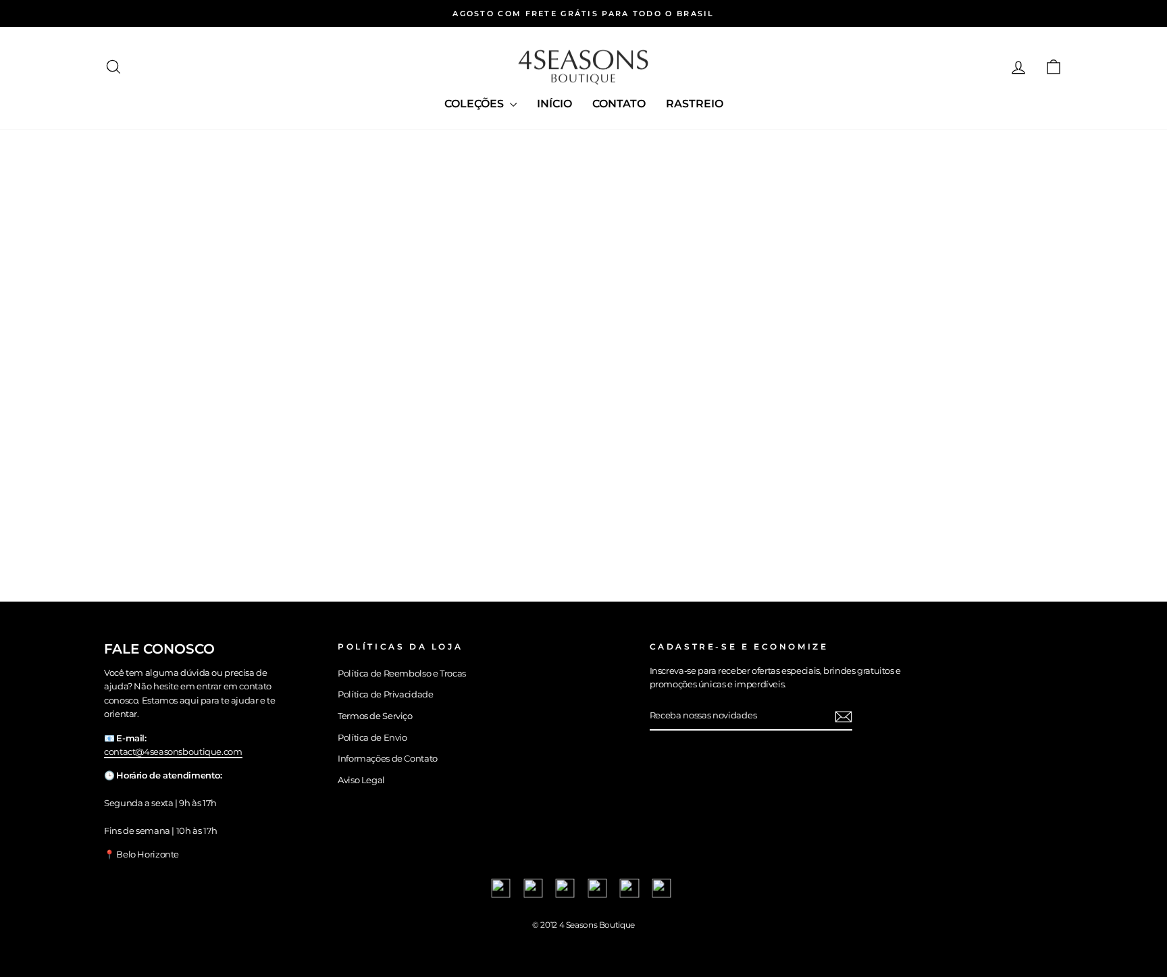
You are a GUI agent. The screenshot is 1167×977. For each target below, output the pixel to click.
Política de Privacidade (385, 694)
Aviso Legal (361, 780)
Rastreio (694, 103)
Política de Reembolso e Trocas (402, 673)
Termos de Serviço (375, 716)
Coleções (475, 103)
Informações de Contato (388, 759)
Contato (619, 103)
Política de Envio (372, 738)
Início (554, 103)
